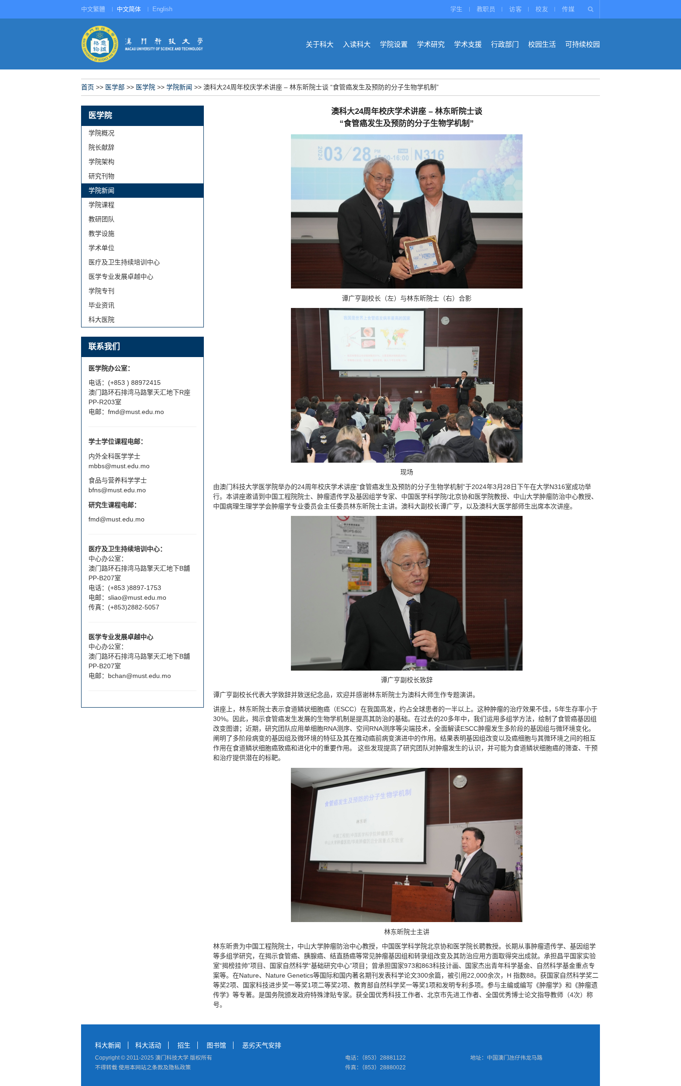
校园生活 (542, 44)
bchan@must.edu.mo (139, 675)
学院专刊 (101, 291)
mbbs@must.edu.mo (119, 466)
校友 (542, 9)
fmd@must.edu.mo (136, 411)
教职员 (486, 9)
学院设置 (394, 44)
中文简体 (129, 9)
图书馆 (216, 1045)
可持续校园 (582, 44)
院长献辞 (101, 147)
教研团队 (101, 219)
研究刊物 (101, 176)
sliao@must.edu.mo (137, 597)
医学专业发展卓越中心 (120, 276)
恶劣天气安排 (261, 1045)
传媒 (568, 9)
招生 (183, 1045)
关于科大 (320, 44)
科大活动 (148, 1045)
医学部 (115, 87)
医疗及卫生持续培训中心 (124, 262)
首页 (87, 87)
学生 (456, 9)
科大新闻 (108, 1045)
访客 (515, 9)
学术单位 (101, 247)
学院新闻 (179, 87)
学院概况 (101, 133)
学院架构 (101, 161)
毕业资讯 (101, 305)
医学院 (145, 87)
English (162, 9)
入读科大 (357, 44)
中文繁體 (93, 9)
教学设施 (101, 233)
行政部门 (505, 44)
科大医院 (101, 319)
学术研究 (431, 44)
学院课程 (101, 204)
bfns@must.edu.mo (117, 490)
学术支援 (468, 44)
